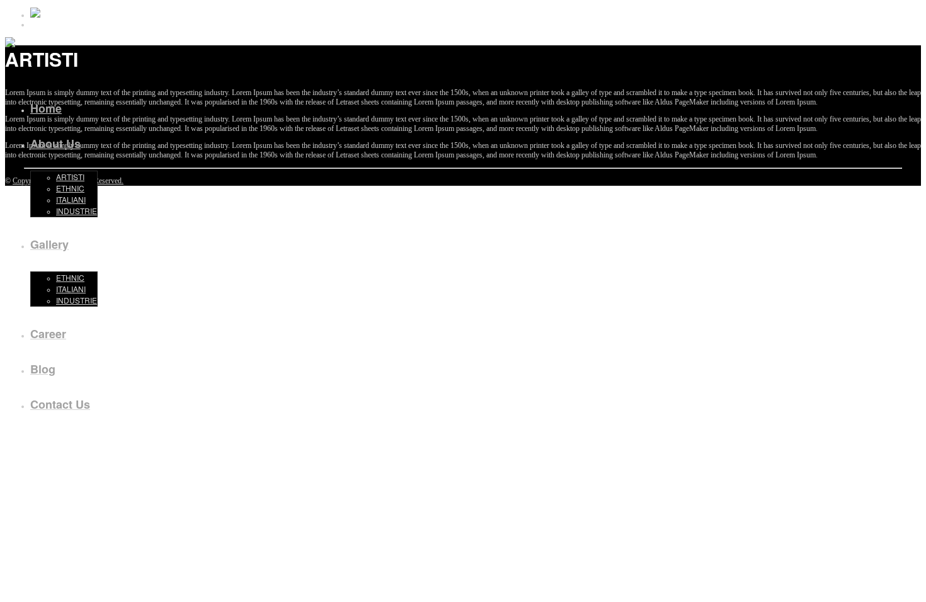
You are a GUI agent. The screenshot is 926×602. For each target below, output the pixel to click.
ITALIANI (71, 199)
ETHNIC (70, 188)
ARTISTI (70, 176)
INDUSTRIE (76, 210)
